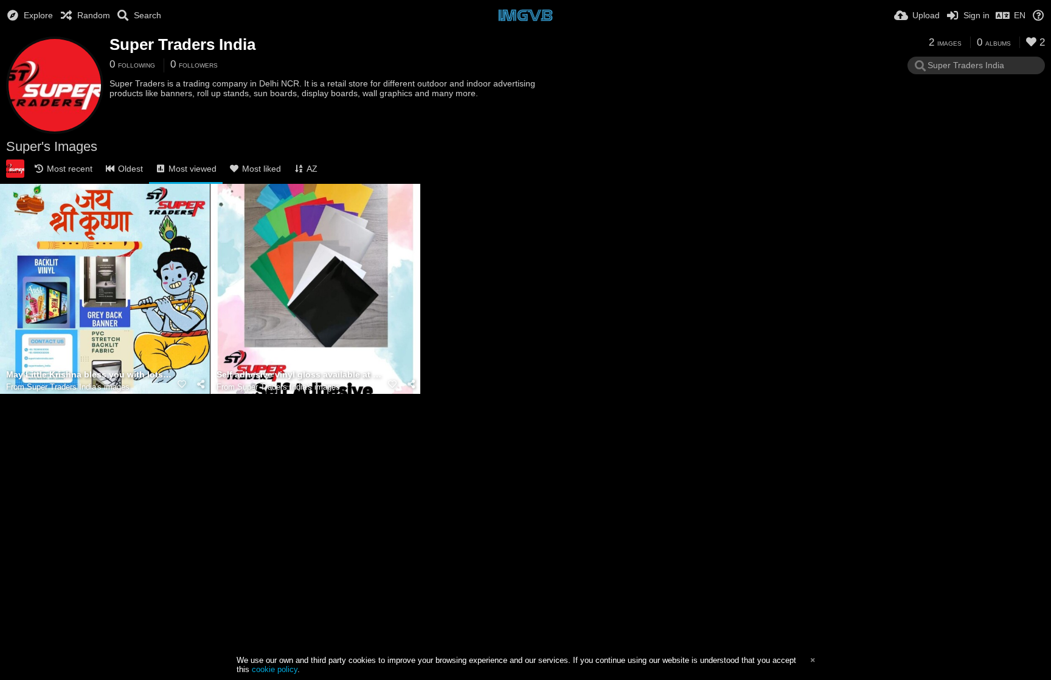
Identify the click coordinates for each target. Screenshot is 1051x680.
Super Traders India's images (78, 386)
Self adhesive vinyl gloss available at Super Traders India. (300, 374)
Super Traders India (182, 44)
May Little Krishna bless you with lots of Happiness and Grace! (89, 374)
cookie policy (274, 669)
